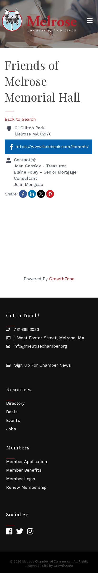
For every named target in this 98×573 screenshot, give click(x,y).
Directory (15, 403)
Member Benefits (23, 470)
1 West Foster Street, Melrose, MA (49, 337)
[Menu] (90, 20)
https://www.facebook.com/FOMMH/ (52, 146)
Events (13, 420)
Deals (12, 411)
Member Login (20, 478)
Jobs (11, 428)
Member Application (26, 461)
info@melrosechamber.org (40, 346)
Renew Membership (26, 487)
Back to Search (20, 119)
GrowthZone (61, 278)
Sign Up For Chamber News (42, 365)
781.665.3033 (26, 329)
